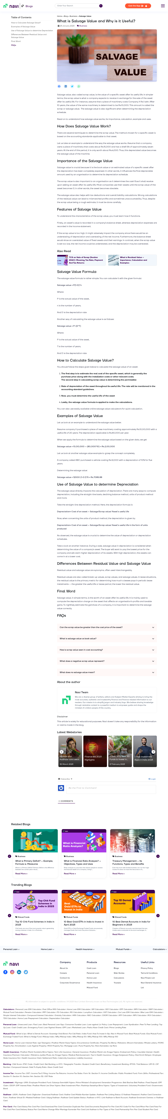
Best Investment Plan (71, 1085)
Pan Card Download (45, 1106)
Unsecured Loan (25, 1024)
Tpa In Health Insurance (101, 1055)
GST (28, 1073)
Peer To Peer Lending (149, 1024)
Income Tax (20, 1073)
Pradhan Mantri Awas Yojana (64, 1043)
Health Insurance (84, 949)
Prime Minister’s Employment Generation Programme (99, 1082)
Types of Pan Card (111, 1109)
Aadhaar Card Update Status (73, 1097)
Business (73, 16)
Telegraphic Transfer (72, 1064)
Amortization (20, 1046)
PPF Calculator (49, 1012)
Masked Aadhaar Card (35, 1097)
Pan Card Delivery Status (22, 1109)
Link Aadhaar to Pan (94, 1109)
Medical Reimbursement (79, 1055)
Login (153, 779)
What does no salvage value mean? (77, 672)
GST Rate (48, 1076)
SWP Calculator (155, 1009)
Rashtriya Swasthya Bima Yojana (95, 1085)
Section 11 (7, 1076)
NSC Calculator (94, 1015)
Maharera (122, 1043)
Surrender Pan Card (76, 1109)
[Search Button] (101, 5)
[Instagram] (12, 972)
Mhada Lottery (150, 1043)
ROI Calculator (154, 1015)
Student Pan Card (150, 1109)
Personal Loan (10, 949)
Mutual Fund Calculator (13, 1012)
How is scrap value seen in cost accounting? (81, 649)
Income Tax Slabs (74, 1073)
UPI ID (151, 1064)
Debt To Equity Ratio (37, 1067)
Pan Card (32, 1106)
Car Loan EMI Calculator (128, 1012)
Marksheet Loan (79, 1027)
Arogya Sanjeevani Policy (123, 1055)
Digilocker (36, 1094)
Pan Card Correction (63, 1106)
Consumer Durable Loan (75, 1024)
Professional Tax (156, 1073)
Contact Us (65, 978)
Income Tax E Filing (39, 1073)
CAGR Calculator (109, 1015)
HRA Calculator (79, 1015)
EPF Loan (67, 1027)
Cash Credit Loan (19, 1027)
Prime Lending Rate (117, 1027)
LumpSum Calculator (93, 1012)
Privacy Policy (147, 968)
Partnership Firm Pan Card (131, 1109)
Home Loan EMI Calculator (78, 1009)
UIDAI (15, 1094)
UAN (26, 1082)
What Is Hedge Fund (32, 1036)
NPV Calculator (139, 1015)
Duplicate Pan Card (80, 1106)
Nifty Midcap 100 (95, 1036)
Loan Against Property (36, 1046)
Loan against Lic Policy (97, 1024)
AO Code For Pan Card (130, 1106)
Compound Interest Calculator (40, 1015)
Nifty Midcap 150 (111, 1036)
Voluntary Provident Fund (139, 1085)
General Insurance (80, 1052)
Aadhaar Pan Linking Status (108, 1094)
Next (153, 751)
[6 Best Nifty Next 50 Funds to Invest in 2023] (120, 751)
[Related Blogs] (35, 840)
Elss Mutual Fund (153, 1033)
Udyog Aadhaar (53, 1097)
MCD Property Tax (55, 1046)
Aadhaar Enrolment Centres (141, 1097)
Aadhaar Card (25, 1094)
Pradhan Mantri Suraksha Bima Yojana (36, 1052)
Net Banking (50, 1064)
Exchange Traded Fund (13, 1036)
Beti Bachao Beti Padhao (133, 1082)
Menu (163, 5)
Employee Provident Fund (40, 1082)
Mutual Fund (92, 987)
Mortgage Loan (70, 1046)
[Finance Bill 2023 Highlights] (95, 751)
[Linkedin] (19, 972)
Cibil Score (17, 1064)
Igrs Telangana (44, 1043)
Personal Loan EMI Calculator (28, 1009)
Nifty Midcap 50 (79, 1036)
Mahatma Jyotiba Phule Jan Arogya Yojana (49, 1055)
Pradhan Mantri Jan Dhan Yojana (46, 1085)
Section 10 (17, 1076)
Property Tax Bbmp (108, 1043)
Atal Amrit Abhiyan (143, 1055)
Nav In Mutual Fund (119, 1033)
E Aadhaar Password (130, 1094)
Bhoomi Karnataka (135, 1043)
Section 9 (96, 1073)
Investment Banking (120, 1064)
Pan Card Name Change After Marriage (51, 1109)
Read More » (21, 873)
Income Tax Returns (57, 1073)
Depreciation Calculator (59, 1018)
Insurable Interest (144, 1052)
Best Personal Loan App (53, 1024)
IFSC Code (27, 1064)
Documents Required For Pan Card (104, 1106)
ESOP (12, 1085)
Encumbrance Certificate (88, 1043)
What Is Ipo (21, 1033)
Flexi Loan (37, 1024)
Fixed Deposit (151, 1082)
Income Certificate (109, 1073)
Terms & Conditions (149, 973)
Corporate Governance (70, 983)
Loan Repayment (115, 1024)
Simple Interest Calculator (14, 1015)
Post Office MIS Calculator (54, 1009)
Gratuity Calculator (63, 1015)
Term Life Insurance (62, 1052)
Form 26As (143, 1073)
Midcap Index (48, 1036)
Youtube (117, 983)
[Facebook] (5, 972)
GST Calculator (110, 1012)
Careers (63, 973)
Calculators (159, 949)
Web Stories (119, 973)
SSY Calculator (111, 1009)
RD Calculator (76, 1012)
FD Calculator (63, 1012)
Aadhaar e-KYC (93, 1097)
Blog (66, 16)
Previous (61, 751)
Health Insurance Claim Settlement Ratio (39, 1058)
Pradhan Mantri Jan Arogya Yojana (104, 1052)
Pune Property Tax (86, 1046)
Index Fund (86, 1033)
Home (59, 16)
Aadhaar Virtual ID (17, 1097)
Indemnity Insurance (67, 1058)
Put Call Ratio (75, 1033)
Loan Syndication (131, 1024)
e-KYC (59, 1064)
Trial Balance (142, 1064)
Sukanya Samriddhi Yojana (63, 1082)
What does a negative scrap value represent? (82, 661)
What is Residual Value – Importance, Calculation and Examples (133, 260)
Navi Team (81, 692)
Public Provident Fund (127, 1073)
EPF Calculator (126, 1009)
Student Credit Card (90, 1064)
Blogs (29, 6)
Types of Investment (119, 1085)
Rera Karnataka (102, 1046)
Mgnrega (19, 1082)
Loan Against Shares (52, 1027)
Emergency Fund (35, 1027)
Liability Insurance (84, 1058)
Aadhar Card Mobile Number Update (80, 1094)
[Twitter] (26, 972)
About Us (64, 968)
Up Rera (113, 1046)
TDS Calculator (9, 1018)
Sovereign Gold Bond (58, 1033)
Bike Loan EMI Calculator (151, 1012)
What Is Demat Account (37, 1033)
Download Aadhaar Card (52, 1094)
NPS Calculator (140, 1009)
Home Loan (46, 949)
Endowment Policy (128, 1052)
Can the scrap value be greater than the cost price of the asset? (91, 627)
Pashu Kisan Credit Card (97, 1027)
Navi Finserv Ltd (148, 978)
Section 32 (38, 1076)
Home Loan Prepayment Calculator (33, 1018)
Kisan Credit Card (55, 1067)
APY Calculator (125, 1015)
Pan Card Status (21, 1106)
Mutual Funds (122, 949)
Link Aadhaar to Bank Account (115, 1097)
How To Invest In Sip (101, 1033)
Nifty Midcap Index (63, 1036)
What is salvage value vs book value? (78, 638)
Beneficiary (105, 1064)
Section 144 (28, 1076)
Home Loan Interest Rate (26, 1043)
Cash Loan (91, 968)
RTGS (132, 1064)
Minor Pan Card (147, 1106)
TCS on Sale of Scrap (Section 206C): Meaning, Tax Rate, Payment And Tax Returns (86, 260)
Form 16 (86, 1073)
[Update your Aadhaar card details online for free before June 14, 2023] (70, 751)
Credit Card (39, 1064)
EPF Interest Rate (23, 1085)
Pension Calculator (33, 1012)
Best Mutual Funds (137, 1033)
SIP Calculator (98, 1009)
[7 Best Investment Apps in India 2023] (145, 751)
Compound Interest (19, 1067)
